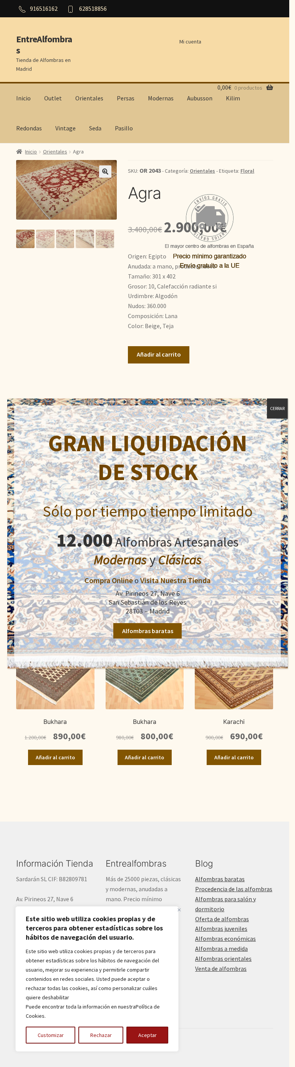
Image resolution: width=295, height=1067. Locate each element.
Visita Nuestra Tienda (175, 580)
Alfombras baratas (147, 631)
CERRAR (277, 408)
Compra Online (109, 580)
